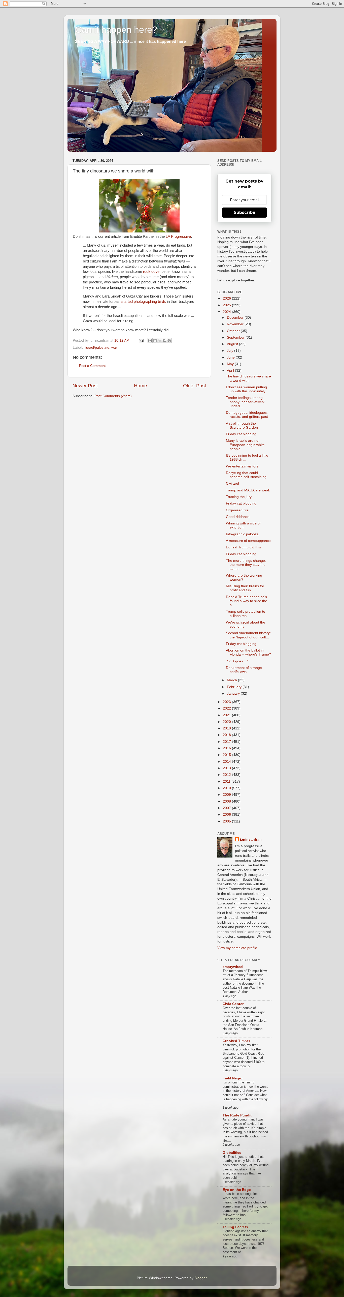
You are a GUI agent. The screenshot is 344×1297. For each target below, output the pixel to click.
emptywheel (233, 967)
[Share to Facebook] (164, 340)
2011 (227, 781)
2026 (227, 298)
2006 (227, 814)
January (234, 693)
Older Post (194, 385)
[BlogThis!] (154, 340)
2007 (227, 808)
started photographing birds (143, 302)
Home (140, 385)
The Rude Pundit (237, 1115)
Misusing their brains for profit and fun (245, 588)
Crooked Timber (236, 1041)
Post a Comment (92, 366)
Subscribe (244, 212)
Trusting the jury (239, 497)
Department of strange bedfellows (244, 670)
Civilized (232, 483)
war (114, 347)
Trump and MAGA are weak (248, 490)
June (231, 357)
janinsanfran (251, 839)
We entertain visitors (242, 466)
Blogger (200, 1278)
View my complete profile (237, 948)
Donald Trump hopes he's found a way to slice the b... (246, 601)
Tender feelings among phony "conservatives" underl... (245, 402)
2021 (227, 715)
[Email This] (150, 340)
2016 (227, 748)
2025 (227, 305)
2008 (227, 801)
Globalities (232, 1153)
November (236, 324)
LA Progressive (178, 236)
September (236, 337)
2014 (227, 761)
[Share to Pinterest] (169, 340)
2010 (227, 788)
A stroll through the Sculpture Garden (242, 425)
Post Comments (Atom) (113, 396)
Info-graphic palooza (242, 534)
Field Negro (233, 1078)
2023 (227, 702)
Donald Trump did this (243, 547)
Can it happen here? (116, 29)
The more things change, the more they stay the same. (246, 565)
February (235, 687)
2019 (227, 728)
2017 (227, 742)
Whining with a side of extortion (243, 525)
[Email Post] (141, 340)
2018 (227, 735)
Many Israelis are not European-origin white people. (245, 445)
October (234, 331)
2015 (227, 755)
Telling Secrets (235, 1227)
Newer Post (85, 385)
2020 (227, 722)
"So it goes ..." (237, 661)
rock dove (151, 272)
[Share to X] (159, 340)
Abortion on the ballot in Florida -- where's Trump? (248, 652)
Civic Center (233, 1004)
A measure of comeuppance (248, 541)
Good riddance (238, 517)
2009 (227, 795)
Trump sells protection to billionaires (245, 613)
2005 (227, 821)
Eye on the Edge (237, 1190)
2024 (227, 312)
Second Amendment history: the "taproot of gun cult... (248, 635)
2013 (227, 768)
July (230, 350)
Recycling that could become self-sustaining (246, 475)
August (233, 344)
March (232, 680)
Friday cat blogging (241, 434)
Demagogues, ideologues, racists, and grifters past (247, 415)
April (231, 370)
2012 (227, 775)
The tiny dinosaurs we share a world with (248, 378)
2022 (227, 708)
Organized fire (237, 510)
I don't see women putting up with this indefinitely (246, 389)
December (236, 317)
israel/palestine (97, 347)
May (231, 364)
